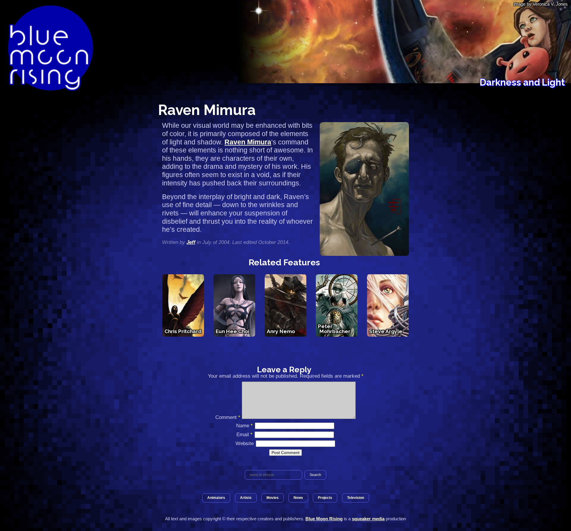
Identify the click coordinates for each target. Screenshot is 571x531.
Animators (216, 498)
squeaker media (368, 518)
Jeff (190, 242)
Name (244, 425)
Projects (325, 498)
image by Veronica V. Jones (541, 4)
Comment (227, 417)
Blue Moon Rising (324, 518)
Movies (272, 498)
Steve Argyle (385, 331)
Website (245, 443)
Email (244, 434)
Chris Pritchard (183, 331)
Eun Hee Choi (232, 331)
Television (355, 498)
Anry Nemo (281, 331)
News (298, 498)
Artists (246, 498)
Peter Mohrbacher (334, 328)
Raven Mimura (248, 142)
